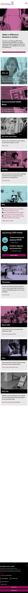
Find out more (6, 180)
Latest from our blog (7, 220)
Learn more (5, 145)
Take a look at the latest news (10, 367)
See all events (14, 255)
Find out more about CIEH (9, 334)
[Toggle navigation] (26, 3)
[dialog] (14, 578)
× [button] (26, 565)
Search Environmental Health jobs (11, 402)
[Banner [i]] (12, 51)
